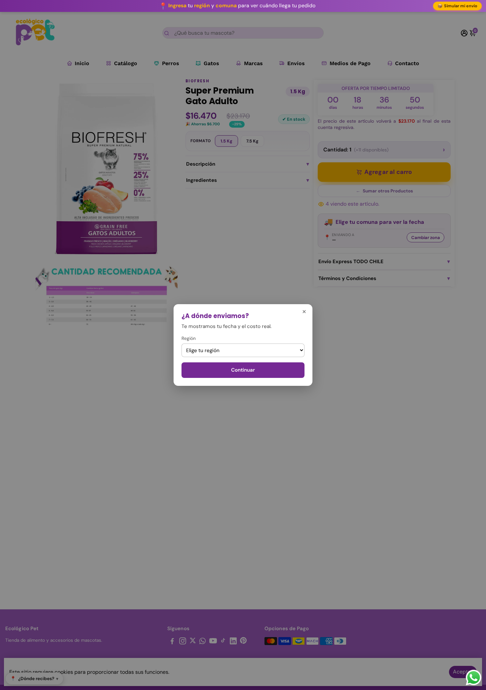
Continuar (243, 370)
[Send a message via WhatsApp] (474, 678)
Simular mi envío (457, 6)
